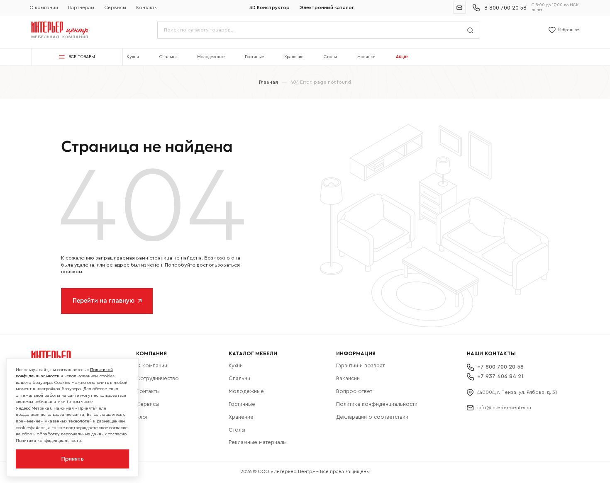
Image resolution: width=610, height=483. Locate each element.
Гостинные (242, 404)
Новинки (366, 56)
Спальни (168, 56)
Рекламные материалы (258, 442)
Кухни (133, 56)
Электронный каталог (327, 7)
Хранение (293, 56)
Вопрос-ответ (354, 391)
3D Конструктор (269, 7)
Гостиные (254, 56)
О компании (44, 7)
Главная (268, 82)
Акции (402, 56)
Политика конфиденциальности (376, 404)
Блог (142, 417)
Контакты (147, 7)
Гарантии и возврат (360, 365)
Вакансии (348, 378)
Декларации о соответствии (372, 417)
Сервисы (115, 7)
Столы (330, 56)
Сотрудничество (157, 378)
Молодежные (210, 56)
